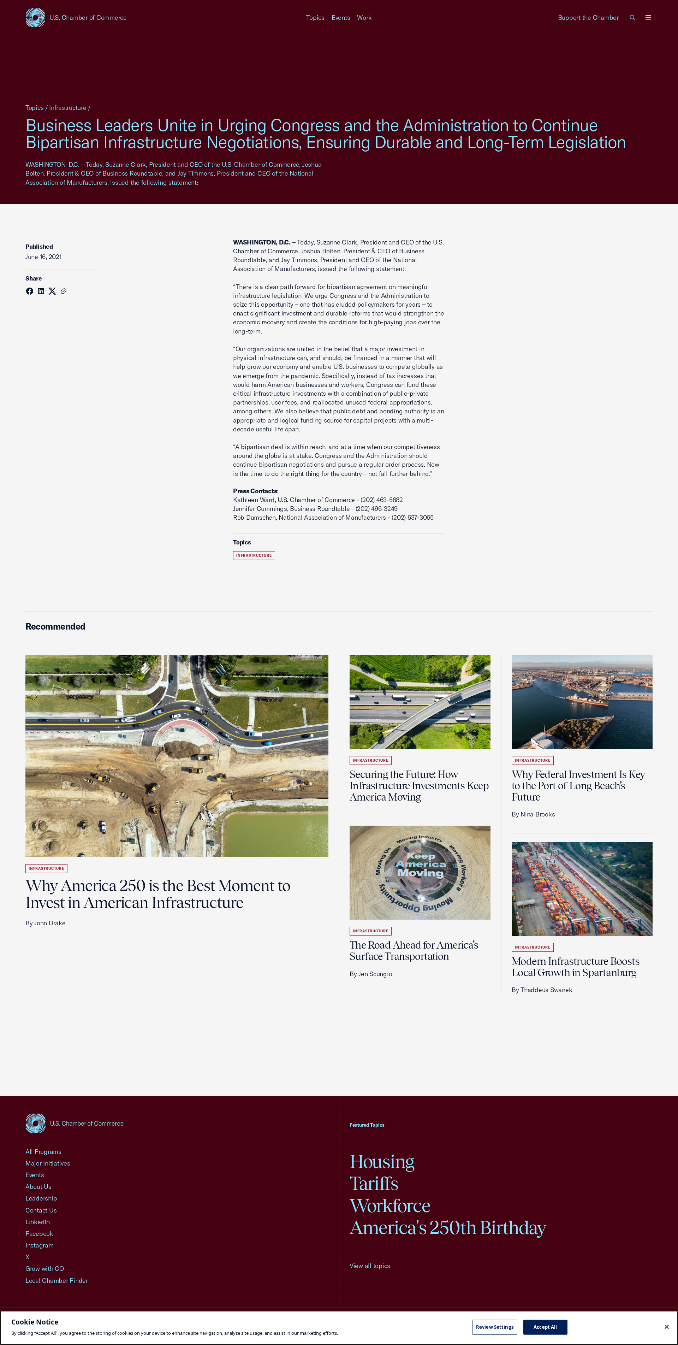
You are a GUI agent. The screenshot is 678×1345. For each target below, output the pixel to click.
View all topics (370, 1266)
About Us (38, 1186)
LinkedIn (37, 1222)
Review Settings (494, 1327)
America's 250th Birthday (448, 1227)
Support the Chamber (588, 17)
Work (364, 17)
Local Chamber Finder (56, 1280)
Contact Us (40, 1210)
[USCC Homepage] (74, 1123)
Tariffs (374, 1183)
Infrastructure (67, 108)
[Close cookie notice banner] (666, 1327)
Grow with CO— (47, 1268)
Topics (315, 17)
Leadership (41, 1198)
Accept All (545, 1327)
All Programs (43, 1152)
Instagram (39, 1245)
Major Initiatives (47, 1163)
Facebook (39, 1233)
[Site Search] (633, 17)
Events (341, 17)
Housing (382, 1161)
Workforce (390, 1205)
